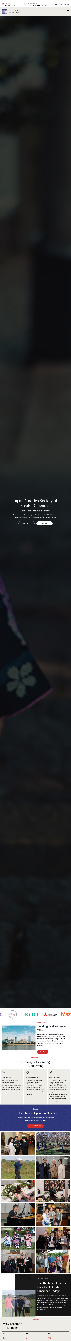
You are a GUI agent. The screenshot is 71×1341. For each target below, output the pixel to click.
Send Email (7, 3)
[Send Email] (3, 4)
